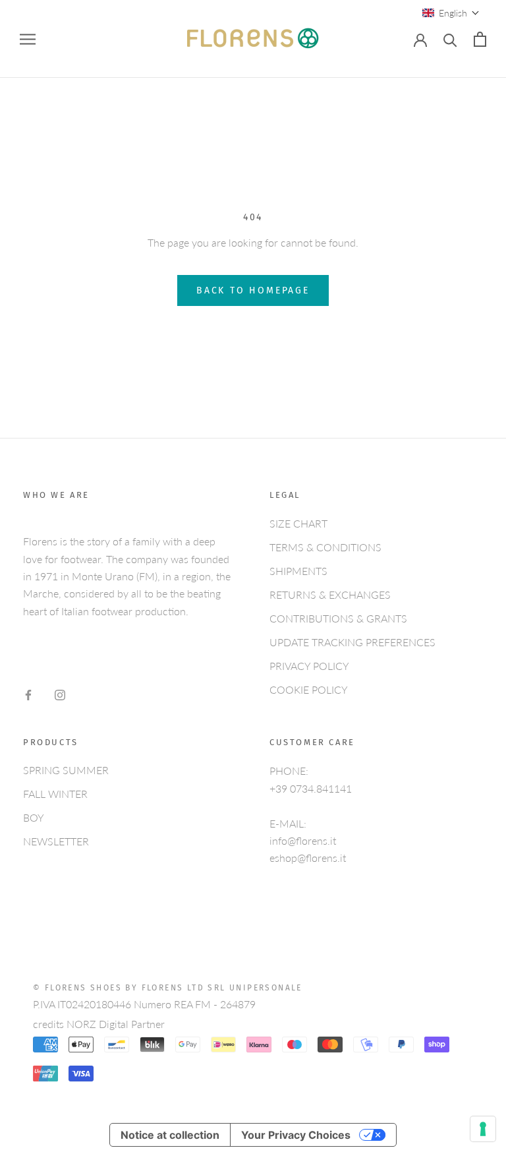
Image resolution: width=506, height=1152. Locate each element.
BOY (33, 817)
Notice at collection (170, 1134)
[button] (451, 13)
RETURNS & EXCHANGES (330, 594)
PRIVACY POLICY (309, 665)
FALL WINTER (55, 793)
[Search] (450, 39)
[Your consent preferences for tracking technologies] (482, 1128)
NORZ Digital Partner (116, 1023)
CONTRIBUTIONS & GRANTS (338, 618)
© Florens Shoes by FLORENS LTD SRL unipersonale (167, 987)
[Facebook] (28, 693)
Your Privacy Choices (296, 1134)
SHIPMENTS (298, 570)
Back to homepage (253, 290)
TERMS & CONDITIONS (325, 547)
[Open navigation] (28, 39)
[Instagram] (60, 693)
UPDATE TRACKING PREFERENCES (352, 642)
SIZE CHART (298, 523)
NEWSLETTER (56, 841)
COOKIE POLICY (308, 689)
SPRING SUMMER (66, 770)
